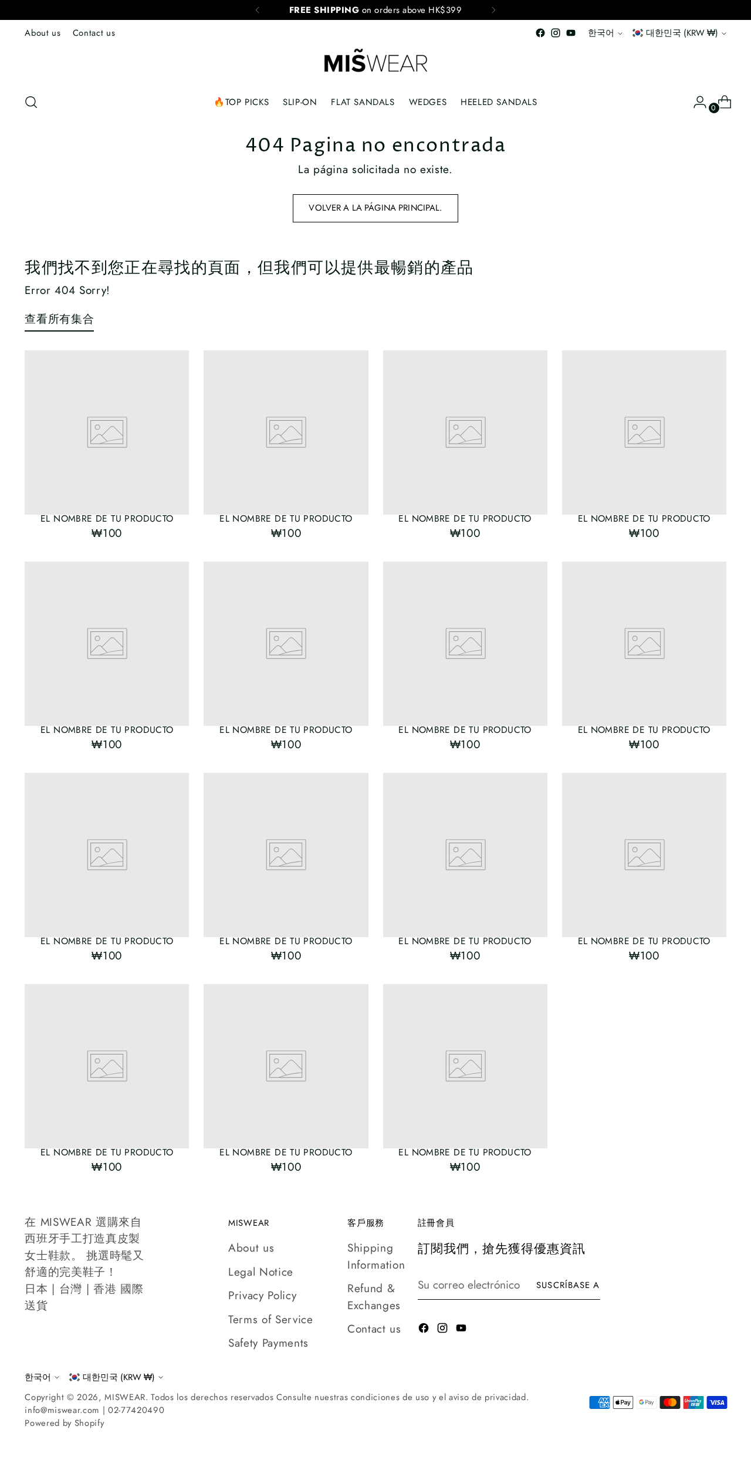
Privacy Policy (262, 1295)
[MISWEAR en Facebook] (540, 33)
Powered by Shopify (64, 1423)
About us (251, 1248)
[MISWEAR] (375, 61)
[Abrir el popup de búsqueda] (31, 102)
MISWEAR (125, 1397)
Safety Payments (268, 1343)
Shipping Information (376, 1256)
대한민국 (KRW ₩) (682, 32)
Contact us (374, 1329)
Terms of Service (270, 1319)
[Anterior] (257, 10)
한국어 (601, 32)
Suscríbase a (568, 1285)
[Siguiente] (493, 10)
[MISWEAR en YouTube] (571, 33)
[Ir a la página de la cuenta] (695, 102)
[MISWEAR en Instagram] (555, 33)
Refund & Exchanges (374, 1296)
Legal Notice (260, 1272)
